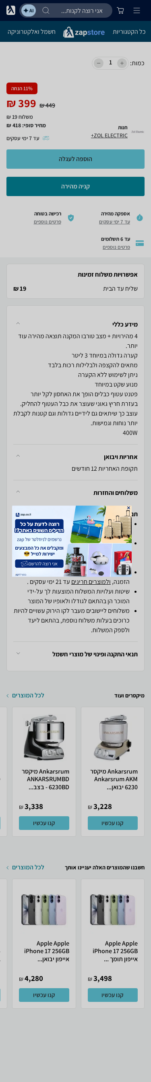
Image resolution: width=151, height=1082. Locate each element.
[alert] (76, 541)
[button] (128, 507)
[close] (128, 507)
